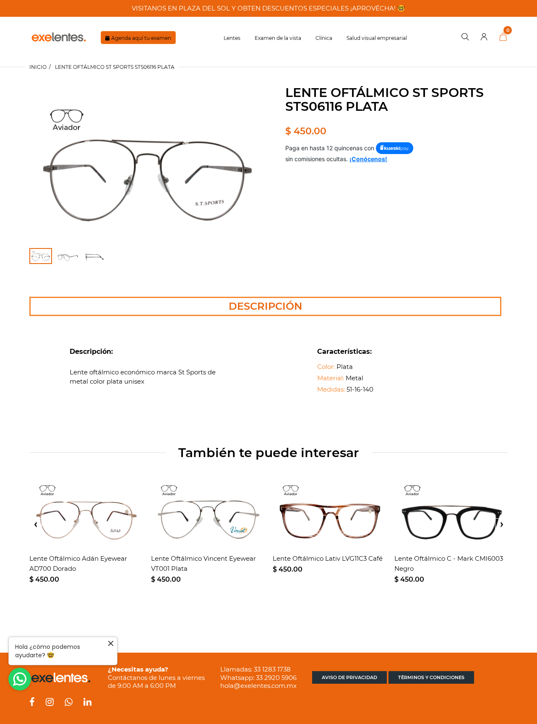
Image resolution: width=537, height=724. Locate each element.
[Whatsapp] (69, 703)
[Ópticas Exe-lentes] (58, 36)
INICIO (38, 67)
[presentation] (35, 524)
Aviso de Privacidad (349, 677)
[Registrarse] (484, 37)
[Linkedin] (87, 703)
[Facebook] (32, 703)
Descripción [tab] (265, 306)
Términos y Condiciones (431, 677)
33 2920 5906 (276, 678)
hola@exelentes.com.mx (258, 686)
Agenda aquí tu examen (141, 38)
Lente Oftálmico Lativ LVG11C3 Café (328, 558)
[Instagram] (50, 703)
